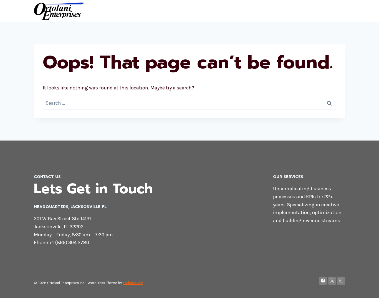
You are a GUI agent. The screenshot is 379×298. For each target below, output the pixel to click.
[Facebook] (323, 281)
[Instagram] (341, 281)
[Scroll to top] (366, 288)
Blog (336, 11)
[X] (332, 281)
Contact (315, 11)
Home (293, 11)
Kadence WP (133, 283)
